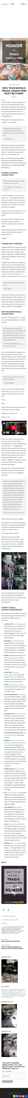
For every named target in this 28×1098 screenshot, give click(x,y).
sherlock (13, 932)
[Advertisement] (14, 23)
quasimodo (20, 930)
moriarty (13, 930)
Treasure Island (20, 714)
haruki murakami (18, 927)
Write (5, 923)
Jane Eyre (19, 769)
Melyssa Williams (9, 916)
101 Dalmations (18, 624)
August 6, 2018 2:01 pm (10, 919)
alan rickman (7, 927)
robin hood (5, 932)
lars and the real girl (14, 928)
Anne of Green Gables (15, 824)
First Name (5, 1076)
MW (11, 1093)
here (8, 168)
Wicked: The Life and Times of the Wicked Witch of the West (14, 743)
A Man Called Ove (13, 793)
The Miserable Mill (18, 513)
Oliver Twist (15, 843)
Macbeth (16, 807)
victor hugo (14, 933)
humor (3, 928)
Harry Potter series (13, 658)
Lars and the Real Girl (17, 392)
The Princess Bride (15, 685)
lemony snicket (6, 929)
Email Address (7, 1071)
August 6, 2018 (14, 84)
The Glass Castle (16, 641)
